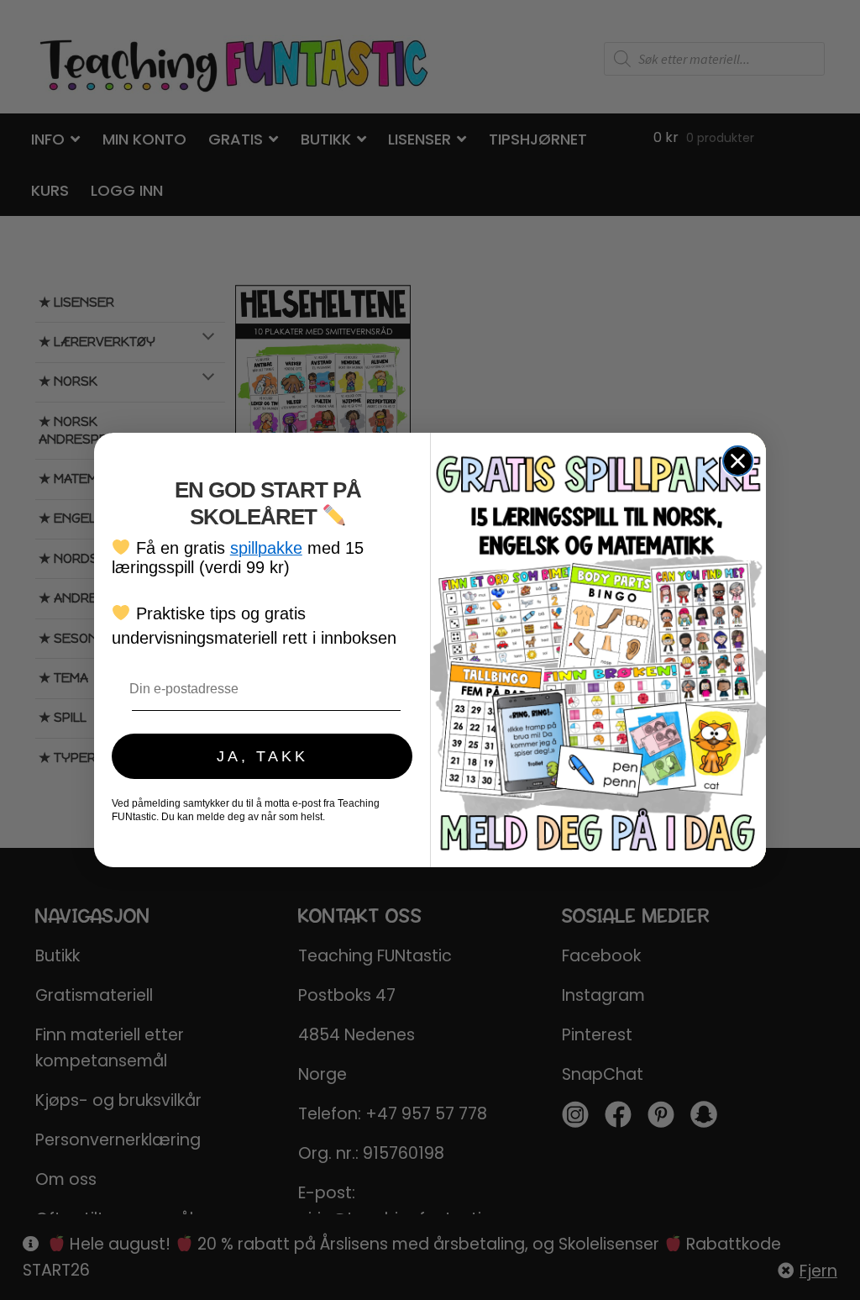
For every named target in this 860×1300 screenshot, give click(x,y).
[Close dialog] (737, 461)
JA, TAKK (262, 756)
